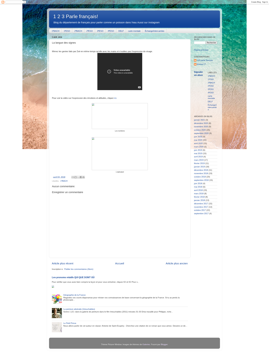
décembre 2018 (201, 170)
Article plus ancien (177, 263)
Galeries (146, 344)
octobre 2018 (200, 177)
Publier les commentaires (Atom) (78, 269)
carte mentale (134, 31)
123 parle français (205, 60)
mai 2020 (198, 140)
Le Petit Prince (69, 323)
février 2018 (199, 197)
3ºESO (100, 31)
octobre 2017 (200, 210)
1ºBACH (55, 31)
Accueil (119, 263)
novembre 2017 (201, 207)
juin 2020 (198, 137)
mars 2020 (199, 147)
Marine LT (201, 64)
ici (115, 98)
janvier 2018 (199, 200)
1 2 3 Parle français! (75, 16)
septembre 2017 (201, 213)
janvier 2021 (199, 120)
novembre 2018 (201, 173)
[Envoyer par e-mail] (72, 177)
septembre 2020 (201, 133)
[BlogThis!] (75, 177)
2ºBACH (78, 31)
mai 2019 (198, 153)
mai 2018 (198, 187)
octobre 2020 (200, 130)
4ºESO (111, 31)
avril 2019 (198, 157)
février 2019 (199, 163)
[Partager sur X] (78, 177)
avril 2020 (198, 143)
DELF (121, 31)
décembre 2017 (201, 204)
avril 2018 (198, 190)
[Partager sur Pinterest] (83, 177)
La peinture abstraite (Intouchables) (79, 309)
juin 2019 (198, 150)
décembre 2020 (201, 123)
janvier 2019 (199, 167)
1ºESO (67, 31)
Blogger (164, 344)
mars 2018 (199, 194)
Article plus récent (62, 263)
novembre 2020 (201, 127)
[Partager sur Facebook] (80, 177)
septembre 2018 (201, 180)
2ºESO (89, 31)
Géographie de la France (74, 295)
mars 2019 (199, 160)
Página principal (201, 50)
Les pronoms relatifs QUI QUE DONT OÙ (73, 277)
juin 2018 (198, 183)
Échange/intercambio (154, 31)
